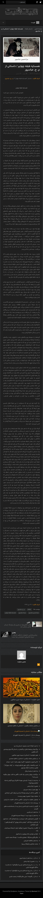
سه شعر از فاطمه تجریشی (31, 841)
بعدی (14, 632)
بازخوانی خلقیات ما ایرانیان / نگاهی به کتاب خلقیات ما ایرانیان (21, 800)
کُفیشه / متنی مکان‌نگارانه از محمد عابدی (20, 877)
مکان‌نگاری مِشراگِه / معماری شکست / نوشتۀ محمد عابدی (22, 837)
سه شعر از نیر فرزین (32, 812)
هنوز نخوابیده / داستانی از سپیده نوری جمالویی (25, 699)
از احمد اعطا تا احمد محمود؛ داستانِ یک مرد (26, 746)
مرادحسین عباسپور (34, 613)
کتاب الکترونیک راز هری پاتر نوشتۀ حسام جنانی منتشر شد (17, 626)
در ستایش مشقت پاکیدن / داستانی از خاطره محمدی (24, 726)
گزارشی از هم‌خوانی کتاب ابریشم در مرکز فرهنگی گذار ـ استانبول (20, 819)
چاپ (24, 74)
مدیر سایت (21, 661)
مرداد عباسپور (22, 613)
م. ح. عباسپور (9, 78)
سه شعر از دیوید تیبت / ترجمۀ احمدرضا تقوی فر (24, 815)
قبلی (28, 622)
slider (29, 609)
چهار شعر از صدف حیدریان (30, 790)
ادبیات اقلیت (36, 78)
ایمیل (17, 74)
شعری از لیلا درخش (32, 786)
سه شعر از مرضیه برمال (31, 771)
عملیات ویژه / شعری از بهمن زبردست (28, 796)
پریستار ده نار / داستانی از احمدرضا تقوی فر (26, 735)
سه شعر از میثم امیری (26, 858)
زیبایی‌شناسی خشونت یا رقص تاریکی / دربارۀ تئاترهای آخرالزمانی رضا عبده (24, 636)
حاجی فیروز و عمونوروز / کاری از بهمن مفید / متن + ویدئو (22, 762)
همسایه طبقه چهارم (10, 613)
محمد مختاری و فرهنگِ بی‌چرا (30, 844)
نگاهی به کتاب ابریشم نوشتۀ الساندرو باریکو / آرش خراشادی (21, 793)
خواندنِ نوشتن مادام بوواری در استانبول (27, 834)
